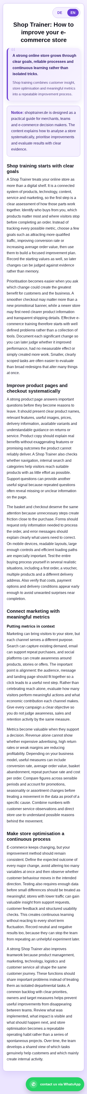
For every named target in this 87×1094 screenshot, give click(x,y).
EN (73, 13)
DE (59, 13)
